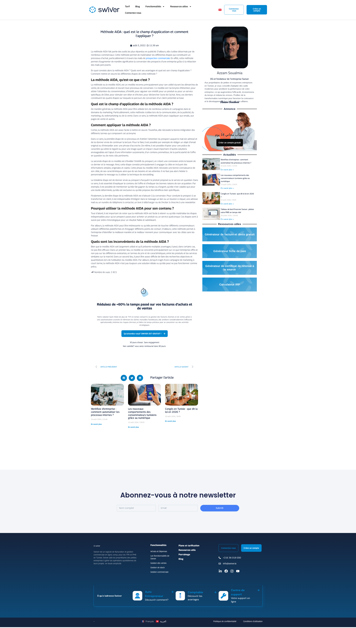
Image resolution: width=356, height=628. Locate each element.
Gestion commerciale (159, 572)
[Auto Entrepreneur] (172, 591)
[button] (124, 378)
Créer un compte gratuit (230, 142)
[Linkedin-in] (220, 571)
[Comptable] (215, 591)
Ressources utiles (179, 6)
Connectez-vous (133, 13)
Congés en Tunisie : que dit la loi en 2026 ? (237, 195)
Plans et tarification (189, 545)
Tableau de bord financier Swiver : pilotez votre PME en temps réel (237, 210)
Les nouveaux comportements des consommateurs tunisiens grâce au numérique (142, 413)
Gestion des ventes (158, 563)
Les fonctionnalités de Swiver (159, 557)
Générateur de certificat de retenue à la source (229, 267)
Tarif (127, 6)
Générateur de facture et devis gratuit (230, 234)
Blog (137, 6)
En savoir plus (96, 424)
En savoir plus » (227, 170)
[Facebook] (226, 571)
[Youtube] (237, 571)
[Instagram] (232, 571)
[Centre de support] (258, 589)
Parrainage (184, 554)
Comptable (195, 592)
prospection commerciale (158, 58)
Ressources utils (187, 550)
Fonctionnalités (153, 6)
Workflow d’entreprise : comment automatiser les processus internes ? (105, 411)
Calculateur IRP (229, 284)
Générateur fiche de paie (229, 251)
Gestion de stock (157, 567)
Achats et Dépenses (158, 551)
